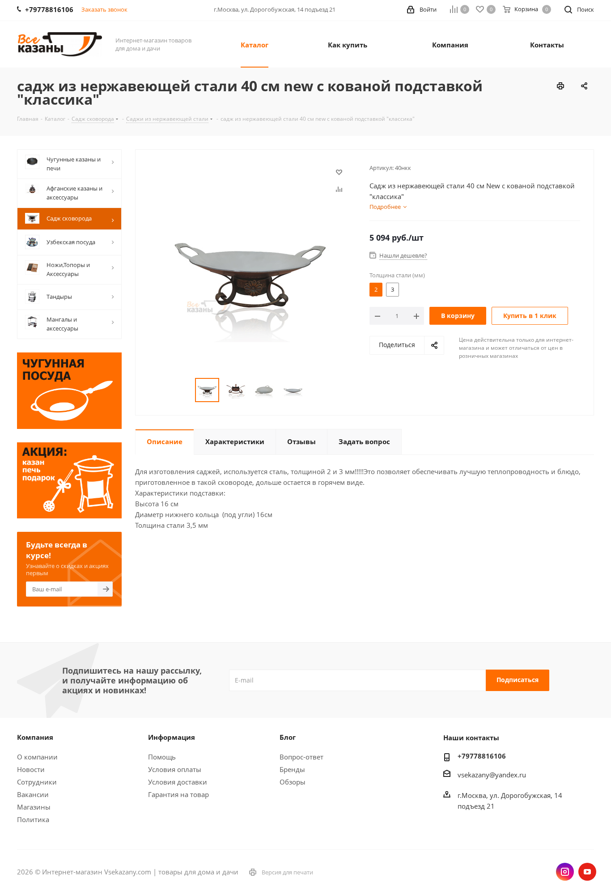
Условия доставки (177, 781)
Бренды (292, 769)
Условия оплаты (174, 769)
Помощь (162, 756)
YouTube (587, 872)
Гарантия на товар (178, 794)
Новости (31, 769)
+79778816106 (482, 755)
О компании (37, 756)
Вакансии (33, 794)
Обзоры (293, 781)
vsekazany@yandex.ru (492, 774)
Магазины (34, 806)
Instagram (565, 872)
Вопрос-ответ (301, 756)
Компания (35, 737)
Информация (171, 737)
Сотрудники (37, 781)
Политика (33, 819)
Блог (288, 737)
